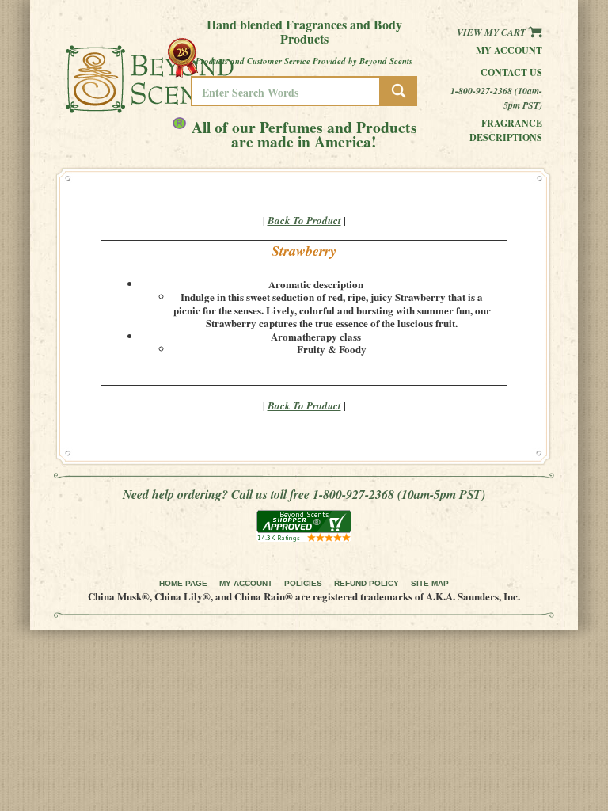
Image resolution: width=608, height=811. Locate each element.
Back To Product (304, 220)
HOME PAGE (183, 583)
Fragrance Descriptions (505, 130)
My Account (509, 50)
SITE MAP (430, 583)
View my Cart (492, 32)
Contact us (511, 72)
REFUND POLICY (366, 583)
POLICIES (303, 583)
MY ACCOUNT (245, 583)
